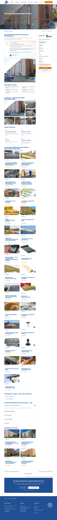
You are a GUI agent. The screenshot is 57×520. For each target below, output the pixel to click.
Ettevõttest (17, 2)
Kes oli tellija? (6, 423)
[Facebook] (10, 498)
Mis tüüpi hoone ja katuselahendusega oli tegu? (12, 405)
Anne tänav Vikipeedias (8, 398)
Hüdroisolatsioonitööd (23, 508)
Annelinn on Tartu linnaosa (9, 396)
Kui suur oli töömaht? (8, 415)
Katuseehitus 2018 (11, 11)
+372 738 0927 (8, 510)
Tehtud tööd (30, 2)
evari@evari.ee (8, 511)
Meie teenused (23, 2)
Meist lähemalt (36, 507)
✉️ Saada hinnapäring (34, 487)
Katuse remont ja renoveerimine (24, 507)
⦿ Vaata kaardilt (45, 67)
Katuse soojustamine (23, 510)
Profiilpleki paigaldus (23, 511)
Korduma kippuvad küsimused (38, 510)
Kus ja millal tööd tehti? (8, 419)
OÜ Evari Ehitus (29, 476)
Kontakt (35, 508)
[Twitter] (8, 498)
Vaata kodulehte (45, 70)
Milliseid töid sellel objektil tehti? (9, 411)
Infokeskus (36, 2)
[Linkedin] (12, 498)
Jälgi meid (5, 498)
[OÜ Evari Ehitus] (6, 2)
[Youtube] (15, 498)
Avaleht (12, 2)
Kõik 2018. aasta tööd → (28, 473)
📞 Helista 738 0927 (22, 487)
